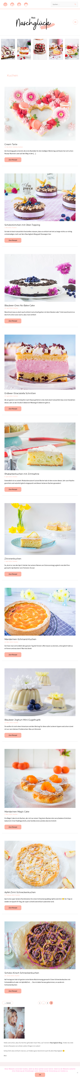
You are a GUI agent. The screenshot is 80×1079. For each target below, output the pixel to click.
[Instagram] (5, 4)
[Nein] (77, 1073)
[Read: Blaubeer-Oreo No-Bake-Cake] (40, 278)
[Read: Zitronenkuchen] (40, 529)
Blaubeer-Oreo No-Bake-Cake (19, 305)
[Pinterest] (19, 4)
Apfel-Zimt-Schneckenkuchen (20, 892)
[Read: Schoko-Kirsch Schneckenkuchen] (40, 945)
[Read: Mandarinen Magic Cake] (40, 778)
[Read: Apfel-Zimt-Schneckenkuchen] (40, 865)
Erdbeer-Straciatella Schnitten (20, 393)
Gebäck (15, 147)
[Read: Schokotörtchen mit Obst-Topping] (40, 197)
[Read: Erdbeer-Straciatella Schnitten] (40, 362)
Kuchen (20, 147)
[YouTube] (26, 4)
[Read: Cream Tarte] (40, 114)
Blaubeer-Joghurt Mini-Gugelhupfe (22, 720)
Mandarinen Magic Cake (16, 811)
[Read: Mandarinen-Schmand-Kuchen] (40, 611)
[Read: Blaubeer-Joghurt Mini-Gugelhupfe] (40, 692)
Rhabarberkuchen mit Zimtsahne (21, 474)
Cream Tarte (10, 144)
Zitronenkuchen (12, 558)
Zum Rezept (13, 160)
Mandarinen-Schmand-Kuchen (20, 639)
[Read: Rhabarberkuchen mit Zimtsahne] (40, 446)
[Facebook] (12, 4)
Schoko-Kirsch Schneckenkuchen (21, 973)
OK (40, 1075)
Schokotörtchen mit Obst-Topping (22, 225)
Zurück (7, 1003)
